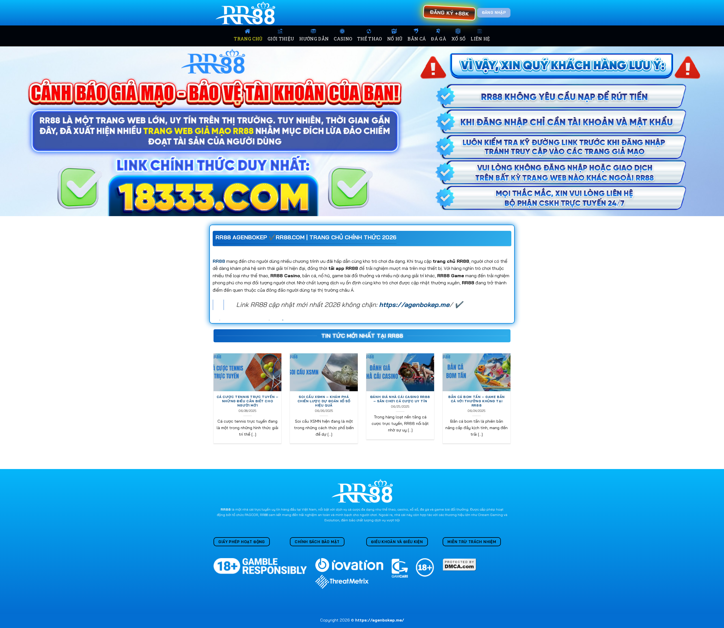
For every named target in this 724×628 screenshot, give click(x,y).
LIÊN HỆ (480, 39)
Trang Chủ (248, 39)
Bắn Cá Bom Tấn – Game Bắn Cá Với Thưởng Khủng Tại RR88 (476, 401)
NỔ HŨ (395, 39)
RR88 (219, 261)
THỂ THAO (369, 39)
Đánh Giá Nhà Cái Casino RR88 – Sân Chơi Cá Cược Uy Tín (400, 399)
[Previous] (212, 402)
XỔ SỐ (458, 39)
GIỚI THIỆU (281, 39)
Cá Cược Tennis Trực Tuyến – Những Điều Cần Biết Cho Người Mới (248, 401)
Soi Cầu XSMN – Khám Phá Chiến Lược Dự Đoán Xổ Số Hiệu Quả (324, 401)
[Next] (511, 402)
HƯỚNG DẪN (314, 39)
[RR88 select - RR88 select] (246, 12)
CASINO (343, 39)
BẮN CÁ (417, 39)
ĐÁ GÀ (438, 39)
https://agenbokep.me (414, 304)
